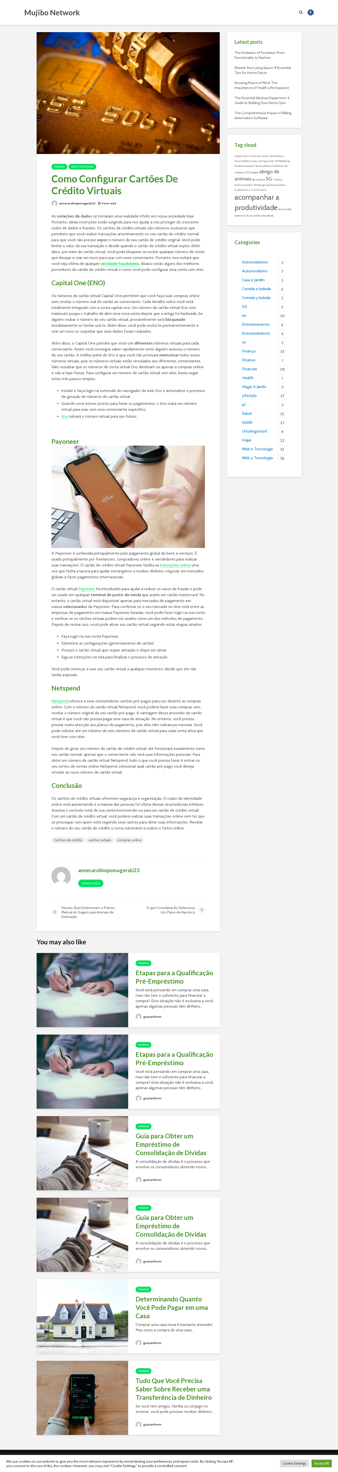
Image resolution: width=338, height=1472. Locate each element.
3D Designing (261, 185)
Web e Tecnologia (82, 166)
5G (269, 179)
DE (244, 306)
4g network (258, 179)
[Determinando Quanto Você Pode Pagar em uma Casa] (82, 1316)
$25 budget (252, 172)
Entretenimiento (256, 333)
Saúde (247, 422)
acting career (266, 161)
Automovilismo (254, 271)
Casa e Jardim (253, 280)
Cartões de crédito (68, 840)
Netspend (60, 701)
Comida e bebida (256, 288)
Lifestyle (249, 395)
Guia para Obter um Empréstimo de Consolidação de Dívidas (171, 1144)
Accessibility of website (269, 166)
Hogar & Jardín (254, 386)
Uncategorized (254, 431)
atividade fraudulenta (120, 263)
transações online (175, 565)
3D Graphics (277, 156)
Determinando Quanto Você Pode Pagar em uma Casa (172, 1307)
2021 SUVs (259, 190)
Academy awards (245, 166)
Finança (59, 166)
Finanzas (249, 369)
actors (265, 156)
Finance (248, 360)
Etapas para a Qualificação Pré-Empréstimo (174, 977)
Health (247, 377)
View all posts (91, 883)
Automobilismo (255, 262)
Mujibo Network (52, 12)
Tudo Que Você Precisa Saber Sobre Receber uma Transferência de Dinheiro (174, 1389)
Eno (64, 416)
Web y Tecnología (257, 457)
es (244, 342)
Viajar (246, 440)
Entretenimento (255, 324)
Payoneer (86, 588)
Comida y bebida (256, 297)
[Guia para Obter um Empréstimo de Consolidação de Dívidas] (82, 1152)
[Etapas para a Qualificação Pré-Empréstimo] (82, 989)
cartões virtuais (99, 840)
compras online (129, 840)
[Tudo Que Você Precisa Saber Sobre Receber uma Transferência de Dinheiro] (82, 1397)
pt (244, 404)
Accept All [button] (321, 1463)
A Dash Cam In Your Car (248, 156)
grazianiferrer (152, 1016)
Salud (246, 413)
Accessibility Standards (260, 215)
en (244, 315)
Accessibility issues (246, 161)
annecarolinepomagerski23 (77, 203)
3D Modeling (282, 161)
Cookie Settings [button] (294, 1463)
